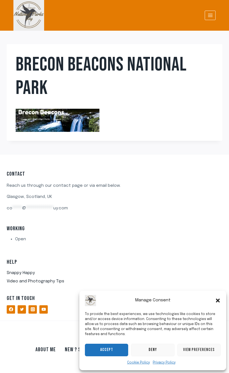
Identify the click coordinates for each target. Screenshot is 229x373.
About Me (45, 349)
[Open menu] (210, 15)
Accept (106, 349)
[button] (218, 300)
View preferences (199, 349)
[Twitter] (22, 309)
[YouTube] (43, 309)
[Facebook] (11, 309)
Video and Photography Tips (35, 281)
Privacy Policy (164, 362)
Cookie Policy (138, 362)
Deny (153, 349)
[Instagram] (32, 309)
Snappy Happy (21, 273)
